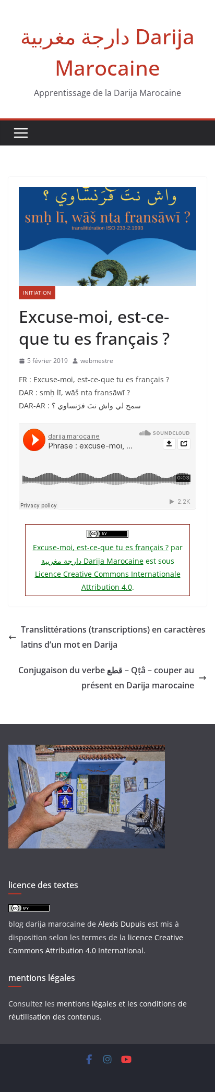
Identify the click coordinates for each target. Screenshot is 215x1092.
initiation (37, 292)
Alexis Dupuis (122, 924)
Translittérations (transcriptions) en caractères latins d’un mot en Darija (113, 637)
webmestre (96, 360)
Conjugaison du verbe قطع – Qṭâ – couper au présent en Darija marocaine (106, 677)
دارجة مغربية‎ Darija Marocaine (92, 561)
